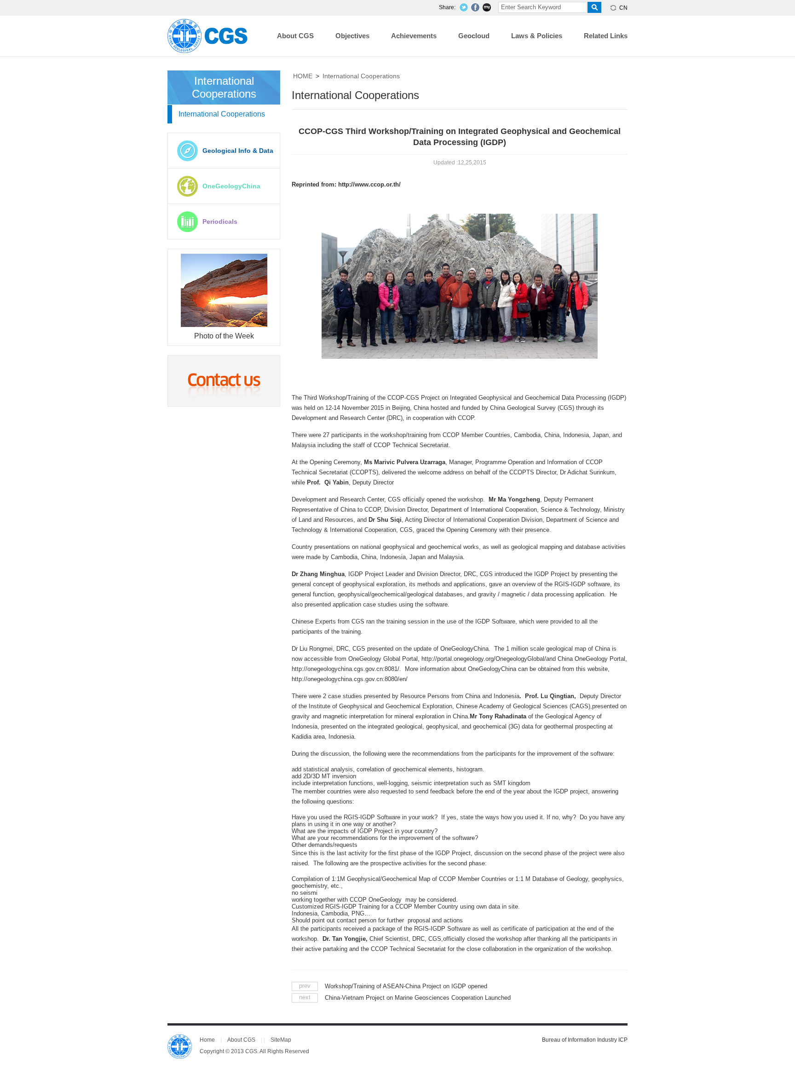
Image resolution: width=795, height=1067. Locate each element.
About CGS (295, 36)
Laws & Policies (536, 36)
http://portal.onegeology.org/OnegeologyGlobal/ (483, 658)
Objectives (352, 36)
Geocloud (474, 36)
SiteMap (281, 1040)
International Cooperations (361, 76)
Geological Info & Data (237, 150)
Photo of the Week (224, 336)
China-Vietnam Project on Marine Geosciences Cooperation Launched (418, 997)
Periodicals (219, 221)
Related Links (606, 36)
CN (623, 8)
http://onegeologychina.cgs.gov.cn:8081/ (345, 668)
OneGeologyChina (231, 186)
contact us (224, 381)
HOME (302, 76)
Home (207, 1040)
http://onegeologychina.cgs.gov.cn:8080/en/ (350, 679)
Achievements (414, 36)
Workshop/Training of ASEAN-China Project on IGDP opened (406, 986)
